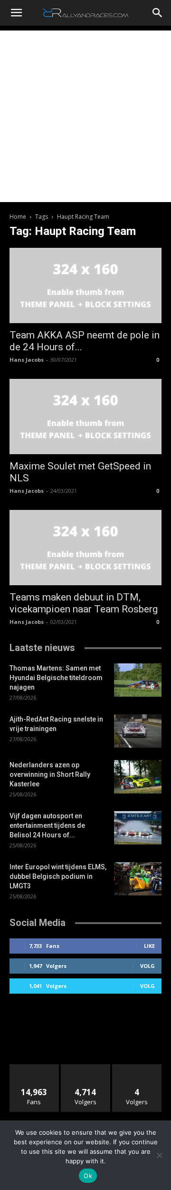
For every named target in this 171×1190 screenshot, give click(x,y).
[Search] (157, 13)
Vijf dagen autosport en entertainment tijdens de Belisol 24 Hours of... (47, 825)
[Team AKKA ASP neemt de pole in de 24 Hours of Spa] (86, 285)
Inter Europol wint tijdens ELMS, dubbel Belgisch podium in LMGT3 (58, 876)
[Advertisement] (85, 116)
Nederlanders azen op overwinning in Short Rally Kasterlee (50, 774)
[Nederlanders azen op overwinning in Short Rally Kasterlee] (138, 776)
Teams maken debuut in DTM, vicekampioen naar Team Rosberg (84, 603)
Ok (88, 1176)
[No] (159, 1155)
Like (149, 945)
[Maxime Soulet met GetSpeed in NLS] (86, 416)
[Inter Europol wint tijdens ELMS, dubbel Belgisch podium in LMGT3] (138, 878)
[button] (16, 13)
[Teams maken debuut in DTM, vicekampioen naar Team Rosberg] (86, 547)
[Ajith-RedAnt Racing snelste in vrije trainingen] (138, 731)
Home (18, 217)
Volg (147, 965)
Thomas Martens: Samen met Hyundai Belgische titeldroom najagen (56, 677)
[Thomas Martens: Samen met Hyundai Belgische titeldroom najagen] (138, 680)
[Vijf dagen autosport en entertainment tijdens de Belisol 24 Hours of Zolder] (138, 827)
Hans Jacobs (27, 359)
